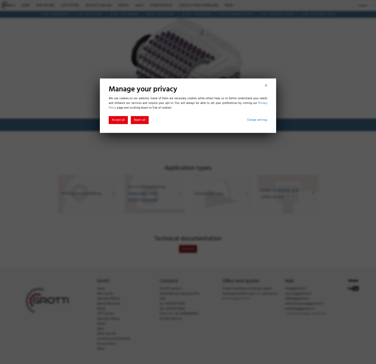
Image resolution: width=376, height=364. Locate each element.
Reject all (140, 120)
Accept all (118, 120)
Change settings (257, 120)
